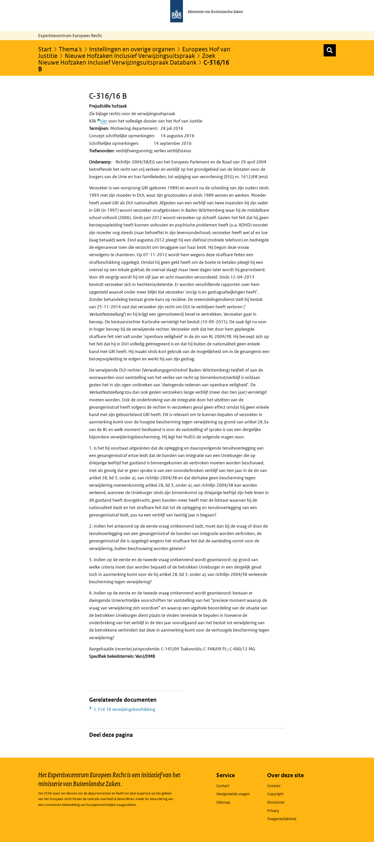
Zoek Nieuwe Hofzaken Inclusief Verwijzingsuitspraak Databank (126, 59)
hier (103, 121)
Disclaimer (276, 802)
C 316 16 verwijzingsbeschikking (124, 709)
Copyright (275, 793)
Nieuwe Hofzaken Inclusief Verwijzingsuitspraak (130, 55)
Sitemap (223, 802)
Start (45, 49)
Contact (222, 785)
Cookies (273, 785)
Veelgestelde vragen (233, 793)
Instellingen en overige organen (132, 49)
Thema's (70, 49)
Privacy (273, 810)
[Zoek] (330, 50)
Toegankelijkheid (281, 818)
